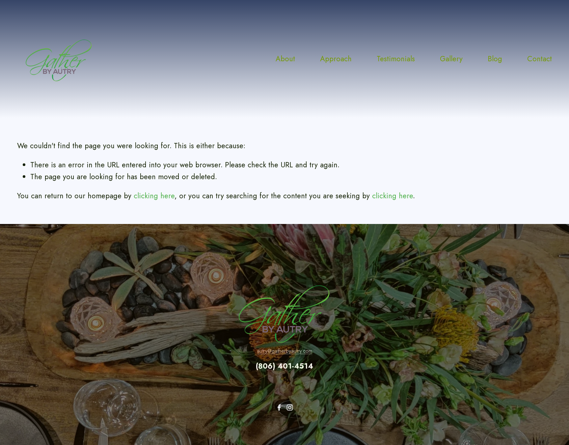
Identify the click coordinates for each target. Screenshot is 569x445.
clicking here (154, 195)
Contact (539, 58)
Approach (336, 58)
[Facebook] (279, 407)
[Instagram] (289, 407)
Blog (495, 58)
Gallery (451, 58)
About (285, 58)
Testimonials (396, 58)
